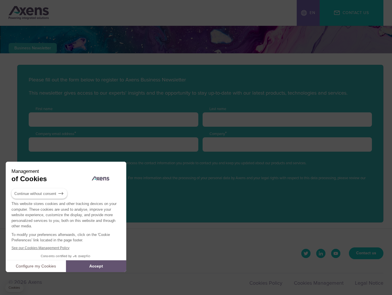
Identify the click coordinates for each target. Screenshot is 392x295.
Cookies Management (319, 283)
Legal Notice (369, 283)
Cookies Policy (265, 283)
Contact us (366, 253)
